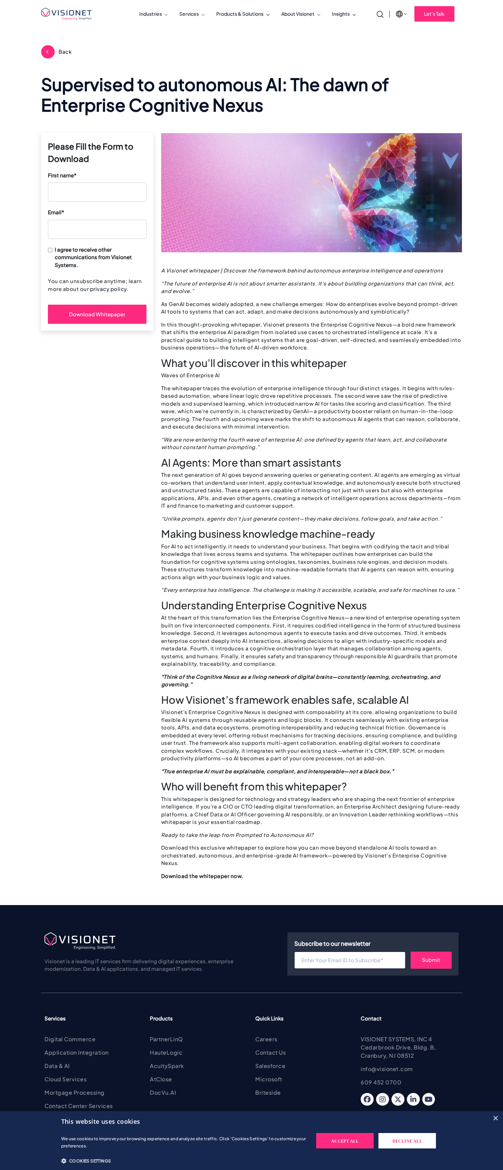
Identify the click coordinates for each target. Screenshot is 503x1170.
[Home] (69, 14)
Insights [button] (341, 14)
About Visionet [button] (297, 14)
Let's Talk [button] (434, 14)
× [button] (495, 1118)
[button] (184, 1161)
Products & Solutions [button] (239, 14)
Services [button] (189, 14)
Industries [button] (150, 14)
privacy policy (108, 288)
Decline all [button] (407, 1141)
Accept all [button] (345, 1141)
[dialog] (251, 1140)
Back (65, 51)
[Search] (380, 13)
